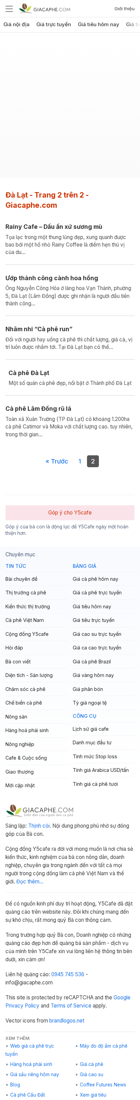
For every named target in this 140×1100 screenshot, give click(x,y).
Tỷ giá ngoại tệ (90, 703)
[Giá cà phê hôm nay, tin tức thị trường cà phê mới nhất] (44, 8)
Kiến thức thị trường (27, 606)
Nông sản (16, 717)
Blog (15, 1084)
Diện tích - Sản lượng (29, 675)
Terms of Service (71, 1005)
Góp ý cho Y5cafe (70, 512)
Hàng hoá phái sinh (27, 730)
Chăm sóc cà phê (25, 689)
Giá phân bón (88, 689)
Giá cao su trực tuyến (97, 634)
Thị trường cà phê (25, 592)
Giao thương (19, 772)
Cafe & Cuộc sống (26, 758)
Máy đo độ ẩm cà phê (103, 1046)
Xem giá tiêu (93, 1095)
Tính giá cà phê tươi (95, 784)
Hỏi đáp (14, 647)
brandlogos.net (66, 1020)
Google (121, 997)
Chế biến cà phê (23, 703)
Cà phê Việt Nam (24, 620)
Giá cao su (91, 1074)
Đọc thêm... (29, 881)
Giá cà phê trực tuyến (97, 592)
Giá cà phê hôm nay (95, 579)
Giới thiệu (125, 8)
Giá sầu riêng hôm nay (34, 1074)
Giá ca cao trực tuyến (97, 647)
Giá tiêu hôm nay (98, 24)
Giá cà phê (91, 1064)
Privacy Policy (22, 1005)
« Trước (57, 461)
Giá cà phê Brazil (92, 661)
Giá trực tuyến (53, 24)
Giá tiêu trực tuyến (94, 620)
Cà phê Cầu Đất (27, 1095)
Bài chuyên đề (21, 579)
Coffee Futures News (103, 1084)
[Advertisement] (70, 108)
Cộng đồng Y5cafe (27, 634)
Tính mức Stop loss (95, 756)
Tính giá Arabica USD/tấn (101, 770)
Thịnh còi (39, 826)
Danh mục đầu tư (92, 742)
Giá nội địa (16, 24)
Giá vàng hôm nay (93, 675)
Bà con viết (18, 661)
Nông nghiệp (19, 744)
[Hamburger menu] (9, 8)
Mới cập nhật (20, 785)
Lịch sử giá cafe (91, 729)
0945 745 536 (67, 974)
